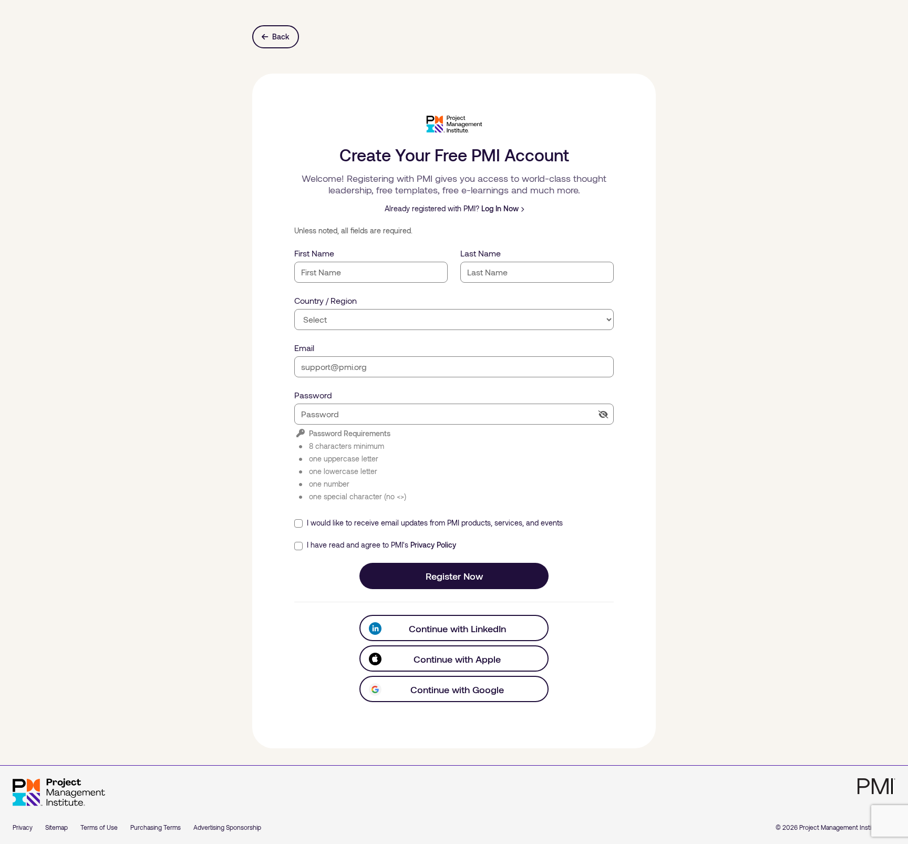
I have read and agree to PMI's (380, 544)
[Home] (59, 792)
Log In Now (500, 208)
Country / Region (325, 300)
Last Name (480, 253)
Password (313, 395)
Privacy (23, 827)
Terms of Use (99, 827)
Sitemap (56, 827)
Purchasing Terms (155, 827)
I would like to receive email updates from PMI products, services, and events (434, 522)
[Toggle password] (603, 414)
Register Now (454, 576)
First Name (314, 253)
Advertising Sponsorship (227, 827)
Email (304, 348)
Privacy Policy (433, 544)
